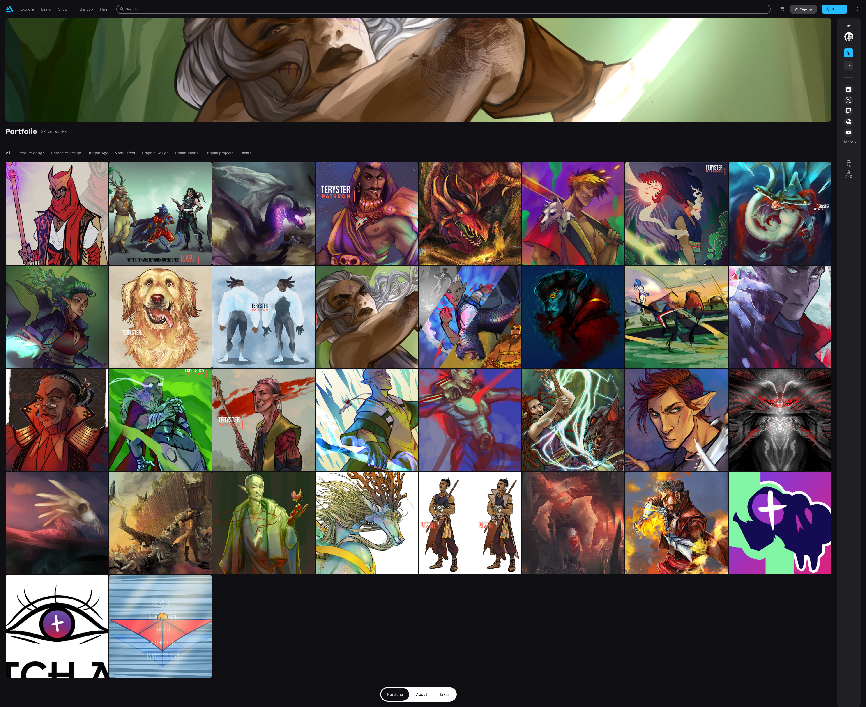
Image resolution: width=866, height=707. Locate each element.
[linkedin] (848, 89)
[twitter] (848, 100)
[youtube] (848, 132)
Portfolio (395, 694)
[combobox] (443, 9)
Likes (445, 694)
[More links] (858, 9)
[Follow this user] (848, 52)
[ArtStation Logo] (9, 9)
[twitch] (848, 111)
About (421, 694)
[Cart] (782, 9)
